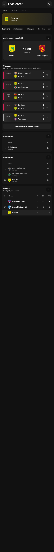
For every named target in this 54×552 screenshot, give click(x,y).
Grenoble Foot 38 (19, 207)
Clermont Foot (18, 201)
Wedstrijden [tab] (18, 29)
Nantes (15, 212)
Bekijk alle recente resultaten (27, 126)
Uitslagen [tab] (30, 29)
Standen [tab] (41, 29)
